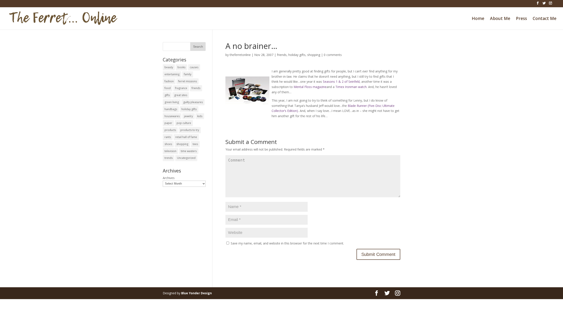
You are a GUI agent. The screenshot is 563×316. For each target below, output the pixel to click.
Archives (169, 178)
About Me (500, 19)
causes (194, 67)
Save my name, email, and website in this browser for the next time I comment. (287, 243)
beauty (169, 67)
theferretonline (240, 55)
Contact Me (544, 19)
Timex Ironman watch (351, 87)
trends (169, 158)
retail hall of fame (186, 137)
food (168, 88)
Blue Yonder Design (196, 293)
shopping (313, 55)
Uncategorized (186, 158)
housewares (172, 116)
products (170, 130)
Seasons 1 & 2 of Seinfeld (341, 81)
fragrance (181, 88)
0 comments (333, 55)
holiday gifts (296, 55)
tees (195, 144)
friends (282, 55)
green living (172, 102)
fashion (169, 81)
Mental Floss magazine (310, 87)
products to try (189, 130)
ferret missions (187, 81)
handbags (171, 109)
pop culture (184, 123)
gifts (167, 95)
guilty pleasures (193, 102)
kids (199, 116)
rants (168, 137)
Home (478, 19)
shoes (168, 144)
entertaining (172, 74)
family (187, 74)
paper (168, 123)
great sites (180, 95)
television (170, 151)
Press (521, 19)
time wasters (189, 151)
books (181, 67)
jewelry (188, 116)
